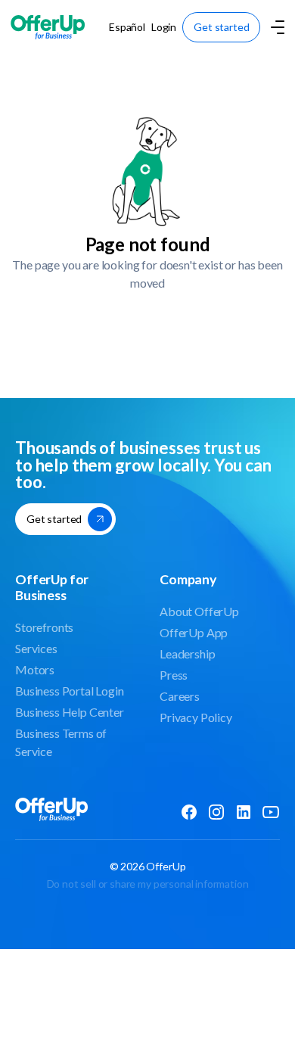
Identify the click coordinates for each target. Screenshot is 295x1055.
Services (36, 648)
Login (163, 27)
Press (174, 675)
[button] (275, 27)
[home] (48, 26)
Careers (180, 696)
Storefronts (44, 627)
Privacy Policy (196, 717)
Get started (221, 26)
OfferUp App (194, 632)
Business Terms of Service (61, 742)
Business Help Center (69, 712)
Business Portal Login (69, 690)
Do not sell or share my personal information (148, 883)
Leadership (187, 653)
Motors (34, 669)
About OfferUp (199, 611)
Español (127, 27)
